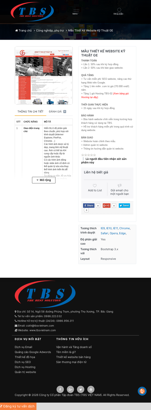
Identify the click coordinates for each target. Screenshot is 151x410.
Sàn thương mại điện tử (71, 362)
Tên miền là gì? (66, 352)
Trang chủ (25, 30)
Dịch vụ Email (23, 347)
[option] (44, 75)
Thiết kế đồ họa (25, 357)
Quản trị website (25, 372)
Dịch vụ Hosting (25, 367)
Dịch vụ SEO (23, 362)
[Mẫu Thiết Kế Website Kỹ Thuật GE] (44, 75)
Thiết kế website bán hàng (73, 357)
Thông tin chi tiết (30, 111)
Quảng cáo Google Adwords (33, 352)
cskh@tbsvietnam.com (40, 325)
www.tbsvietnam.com (42, 330)
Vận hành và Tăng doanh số (74, 347)
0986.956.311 (65, 320)
